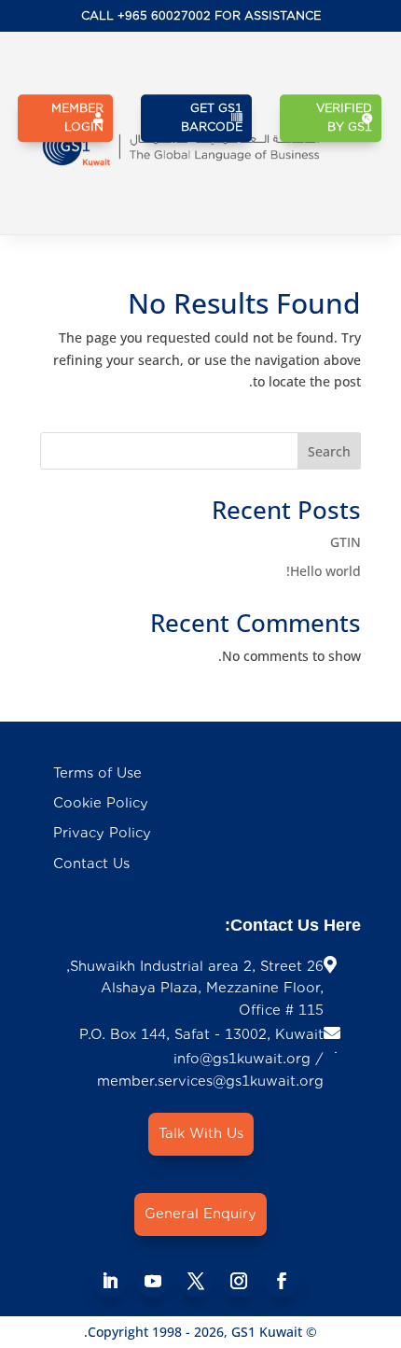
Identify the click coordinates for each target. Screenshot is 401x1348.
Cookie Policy (100, 803)
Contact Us (91, 864)
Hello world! (323, 571)
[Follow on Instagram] (239, 1281)
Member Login (77, 117)
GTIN (345, 542)
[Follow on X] (196, 1281)
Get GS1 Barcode (211, 117)
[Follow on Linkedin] (110, 1281)
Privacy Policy (102, 833)
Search (329, 451)
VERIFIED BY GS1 (344, 117)
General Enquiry (200, 1214)
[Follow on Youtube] (153, 1281)
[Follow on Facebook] (281, 1281)
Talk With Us (201, 1134)
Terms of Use (97, 773)
